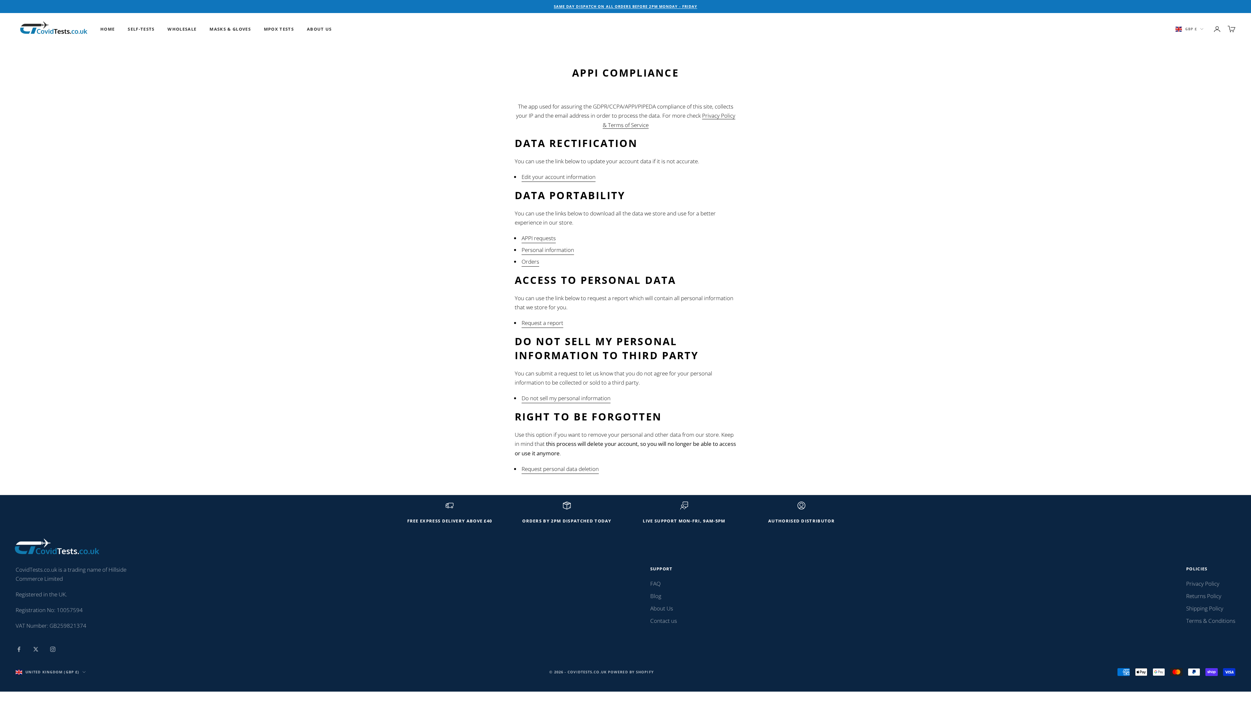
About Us (319, 29)
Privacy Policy (1202, 583)
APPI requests (539, 238)
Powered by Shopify (631, 671)
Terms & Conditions (1210, 620)
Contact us (663, 620)
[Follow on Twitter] (36, 649)
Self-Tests (141, 29)
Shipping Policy (1204, 608)
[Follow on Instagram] (53, 649)
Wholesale (181, 29)
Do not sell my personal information (566, 398)
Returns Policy (1203, 596)
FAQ (655, 583)
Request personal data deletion (560, 469)
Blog (655, 596)
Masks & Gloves (230, 29)
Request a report (542, 323)
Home (107, 29)
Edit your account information (559, 177)
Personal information (548, 250)
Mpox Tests (279, 29)
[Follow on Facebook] (19, 649)
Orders (530, 261)
